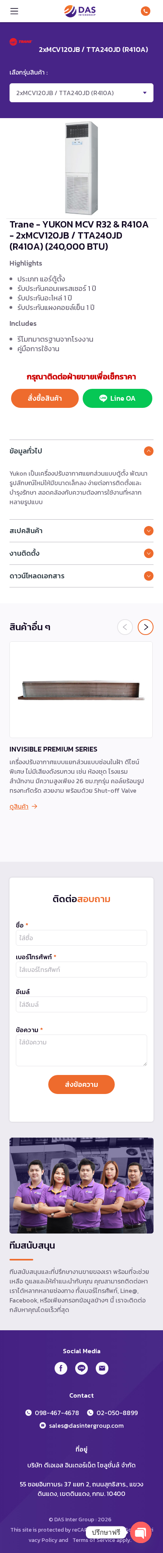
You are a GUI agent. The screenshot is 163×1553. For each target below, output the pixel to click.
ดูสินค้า (18, 806)
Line (81, 1368)
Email (102, 1368)
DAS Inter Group (80, 11)
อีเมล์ (23, 991)
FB (61, 1368)
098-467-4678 (147, 11)
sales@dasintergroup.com (86, 1425)
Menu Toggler (14, 11)
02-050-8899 (117, 1412)
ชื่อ (22, 925)
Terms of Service (93, 1540)
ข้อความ (29, 1030)
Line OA (123, 398)
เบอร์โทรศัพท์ (36, 957)
